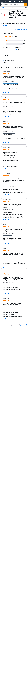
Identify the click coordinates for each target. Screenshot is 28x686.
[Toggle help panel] (26, 8)
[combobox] (12, 4)
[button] (4, 38)
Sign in (25, 1)
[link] (15, 7)
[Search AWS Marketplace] (25, 4)
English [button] (20, 1)
